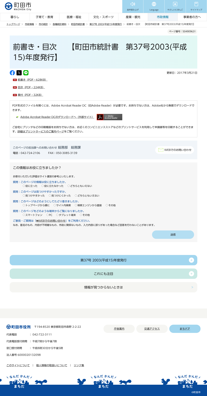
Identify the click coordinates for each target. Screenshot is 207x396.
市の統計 (43, 24)
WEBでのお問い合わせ (177, 150)
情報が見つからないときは (103, 287)
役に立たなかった (54, 186)
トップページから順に (37, 205)
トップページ (13, 24)
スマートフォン (33, 215)
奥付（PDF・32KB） (30, 95)
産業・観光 (133, 16)
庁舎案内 (119, 328)
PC (50, 215)
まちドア (185, 328)
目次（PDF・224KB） (31, 87)
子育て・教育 (44, 16)
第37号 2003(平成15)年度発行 (106, 24)
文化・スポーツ (103, 16)
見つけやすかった (35, 195)
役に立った (31, 186)
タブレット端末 (67, 215)
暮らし (15, 16)
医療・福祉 (74, 16)
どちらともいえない (81, 186)
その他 (112, 205)
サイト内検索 (63, 205)
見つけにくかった (61, 195)
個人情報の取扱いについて (51, 365)
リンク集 (79, 365)
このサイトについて (18, 365)
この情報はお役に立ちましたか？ (37, 167)
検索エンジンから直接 (89, 205)
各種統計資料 (59, 24)
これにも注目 (103, 273)
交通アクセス (152, 328)
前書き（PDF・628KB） (33, 79)
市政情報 (163, 16)
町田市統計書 (78, 24)
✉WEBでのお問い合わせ (50, 220)
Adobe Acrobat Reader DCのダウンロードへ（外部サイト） (57, 117)
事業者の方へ (192, 16)
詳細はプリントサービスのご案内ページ (40, 131)
